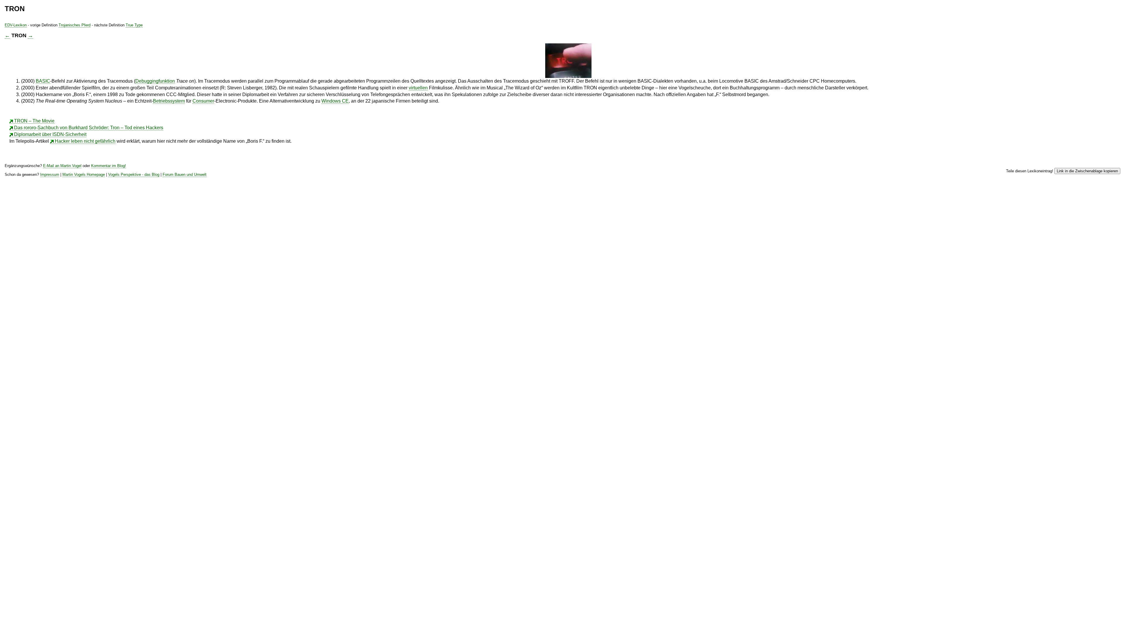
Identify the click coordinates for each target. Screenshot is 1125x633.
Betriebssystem (169, 100)
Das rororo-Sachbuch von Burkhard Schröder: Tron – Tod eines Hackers (88, 127)
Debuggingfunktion (155, 81)
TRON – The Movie (34, 120)
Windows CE (335, 100)
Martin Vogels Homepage (83, 174)
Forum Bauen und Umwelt (185, 174)
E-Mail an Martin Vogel (62, 166)
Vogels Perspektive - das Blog (133, 174)
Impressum (49, 174)
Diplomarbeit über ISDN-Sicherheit (50, 134)
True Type (134, 25)
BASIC (43, 81)
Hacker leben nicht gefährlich (85, 141)
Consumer (203, 100)
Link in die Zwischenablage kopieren (1087, 171)
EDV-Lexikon (16, 25)
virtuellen (418, 87)
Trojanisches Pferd (75, 25)
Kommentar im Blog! (108, 166)
